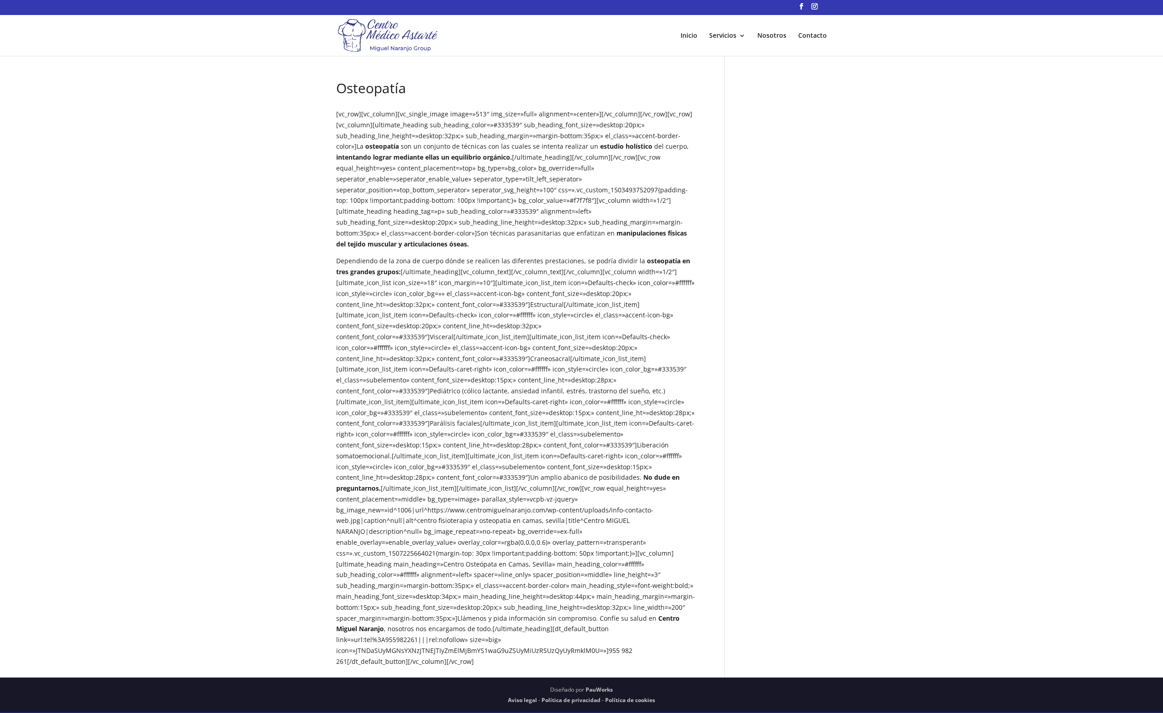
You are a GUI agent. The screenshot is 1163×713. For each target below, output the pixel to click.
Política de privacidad (571, 700)
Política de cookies (630, 700)
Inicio (689, 36)
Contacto (812, 36)
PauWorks (599, 689)
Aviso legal (522, 700)
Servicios (722, 36)
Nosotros (771, 36)
